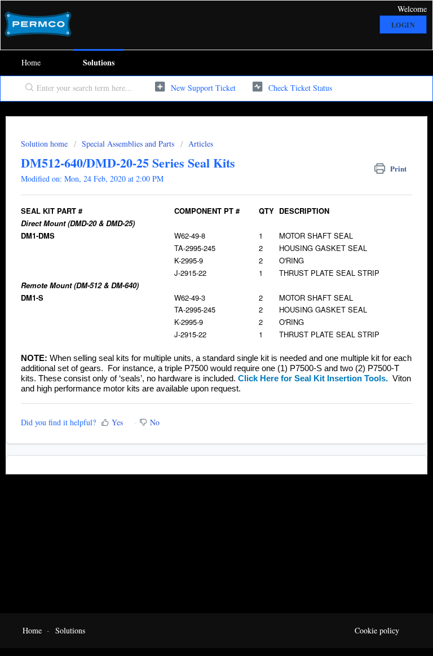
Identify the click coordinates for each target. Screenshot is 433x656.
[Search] (27, 88)
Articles (200, 143)
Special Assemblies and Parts (128, 143)
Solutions (98, 62)
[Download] (196, 321)
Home (31, 62)
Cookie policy (377, 630)
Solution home (45, 143)
